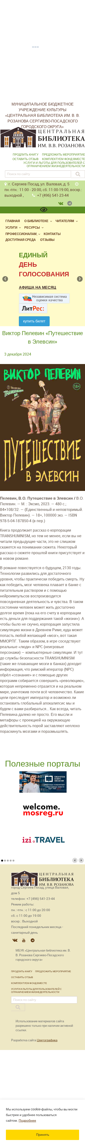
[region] (42, 1122)
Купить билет (34, 321)
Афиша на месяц (37, 287)
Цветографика (47, 1040)
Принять (42, 1135)
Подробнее (27, 1121)
